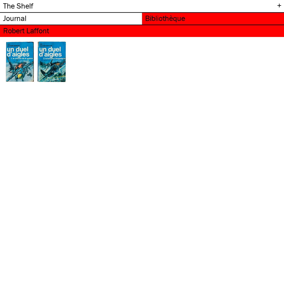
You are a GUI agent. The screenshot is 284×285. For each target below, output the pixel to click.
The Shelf (18, 5)
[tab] (71, 19)
